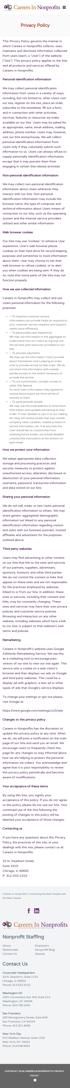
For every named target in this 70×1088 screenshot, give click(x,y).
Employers (42, 945)
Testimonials (10, 949)
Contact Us (10, 954)
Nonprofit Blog (45, 949)
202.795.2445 (21, 1005)
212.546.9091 (21, 1046)
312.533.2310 (21, 985)
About (7, 945)
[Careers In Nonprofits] (35, 7)
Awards (40, 954)
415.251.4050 (21, 1025)
